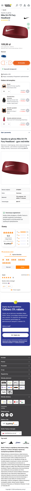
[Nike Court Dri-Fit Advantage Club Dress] (4, 119)
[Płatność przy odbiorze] (10, 392)
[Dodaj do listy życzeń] (28, 24)
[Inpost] (3, 402)
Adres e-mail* (6, 326)
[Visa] (10, 387)
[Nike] (26, 18)
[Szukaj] (16, 5)
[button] (2, 251)
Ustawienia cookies (2, 407)
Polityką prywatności (19, 342)
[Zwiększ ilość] (10, 63)
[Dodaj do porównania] (28, 28)
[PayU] (10, 383)
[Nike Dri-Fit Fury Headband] (3, 56)
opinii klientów (8, 238)
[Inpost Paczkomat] (10, 402)
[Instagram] (7, 415)
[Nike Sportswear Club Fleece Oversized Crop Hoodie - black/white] (4, 100)
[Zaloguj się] (24, 5)
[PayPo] (3, 392)
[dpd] (16, 402)
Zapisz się (17, 335)
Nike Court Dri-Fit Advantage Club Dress (17, 119)
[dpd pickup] (22, 402)
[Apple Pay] (16, 383)
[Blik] (3, 383)
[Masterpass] (16, 387)
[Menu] (2, 5)
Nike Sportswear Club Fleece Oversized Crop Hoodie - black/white (12, 101)
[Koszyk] (28, 5)
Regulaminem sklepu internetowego (10, 341)
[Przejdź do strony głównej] (8, 5)
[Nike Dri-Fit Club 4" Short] (4, 110)
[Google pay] (22, 383)
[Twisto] (3, 387)
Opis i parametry (6, 132)
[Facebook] (2, 415)
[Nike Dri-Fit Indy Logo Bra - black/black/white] (4, 86)
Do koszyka (21, 63)
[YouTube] (11, 415)
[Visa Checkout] (22, 387)
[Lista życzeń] (20, 5)
